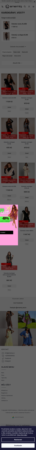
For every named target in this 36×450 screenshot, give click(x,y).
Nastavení (18, 440)
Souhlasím (18, 445)
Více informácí (22, 435)
